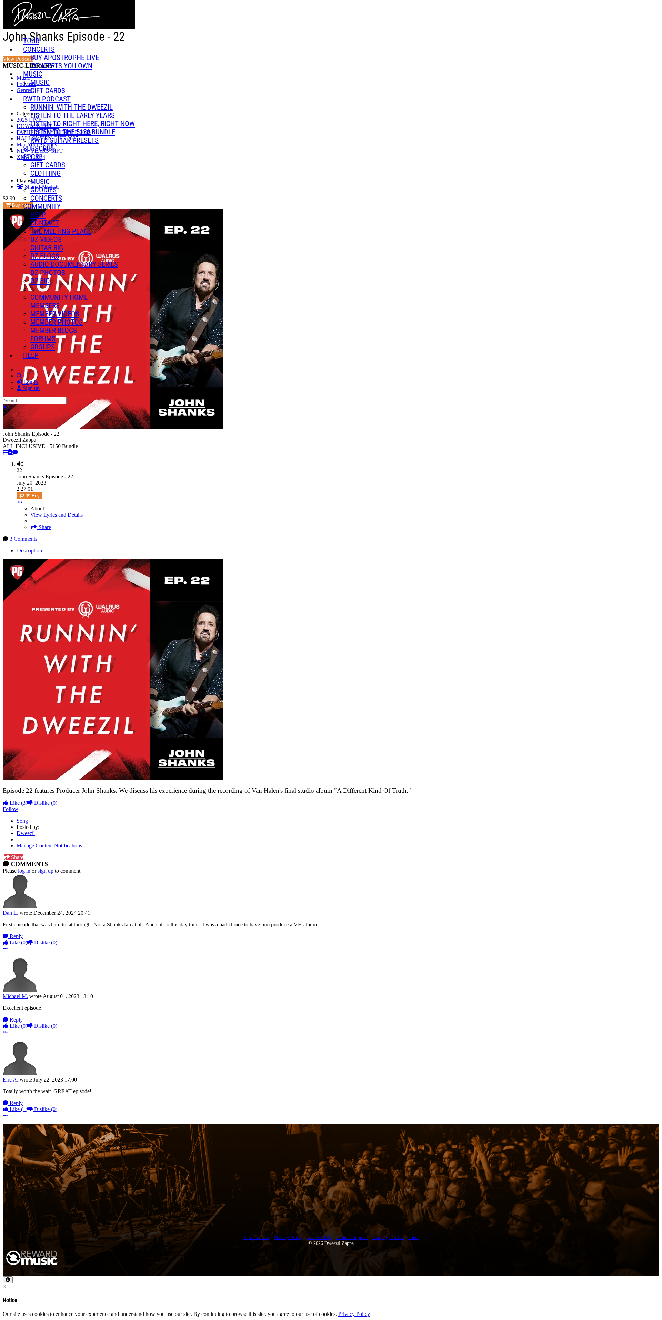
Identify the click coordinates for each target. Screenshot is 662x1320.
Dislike (45, 803)
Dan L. (10, 913)
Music (32, 74)
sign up (45, 871)
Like (17, 803)
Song (22, 821)
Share (44, 527)
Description (29, 551)
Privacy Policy (288, 1237)
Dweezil (26, 833)
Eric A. (10, 1080)
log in (24, 871)
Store (32, 157)
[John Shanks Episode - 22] (5, 452)
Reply (15, 936)
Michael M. (15, 996)
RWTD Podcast (47, 99)
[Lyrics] (10, 452)
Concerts (39, 49)
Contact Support (352, 1237)
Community (42, 206)
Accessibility (319, 1237)
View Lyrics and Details (56, 515)
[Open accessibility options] (8, 1279)
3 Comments (23, 539)
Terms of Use (256, 1237)
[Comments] (15, 452)
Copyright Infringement (395, 1237)
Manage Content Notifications (49, 846)
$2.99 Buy (29, 495)
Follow (10, 809)
